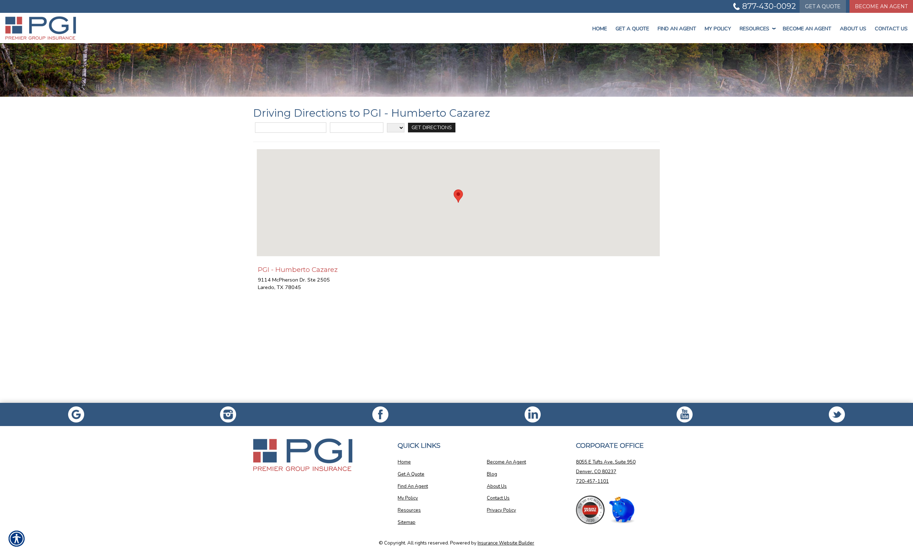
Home (599, 28)
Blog (492, 474)
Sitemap (406, 522)
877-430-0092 (769, 6)
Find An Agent (677, 28)
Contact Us (891, 28)
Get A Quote (411, 474)
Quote (823, 6)
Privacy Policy (501, 510)
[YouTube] (685, 414)
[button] (458, 196)
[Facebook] (228, 414)
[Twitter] (836, 414)
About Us (853, 28)
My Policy (718, 28)
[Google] (76, 414)
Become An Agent (881, 6)
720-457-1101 (592, 481)
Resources (757, 28)
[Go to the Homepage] (76, 28)
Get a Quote (632, 28)
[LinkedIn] (532, 414)
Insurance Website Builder (506, 543)
